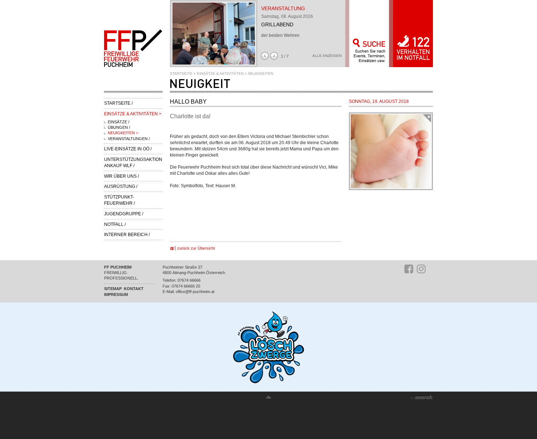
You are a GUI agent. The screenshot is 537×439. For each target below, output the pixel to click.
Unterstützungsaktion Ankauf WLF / (133, 162)
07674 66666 (189, 280)
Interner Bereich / (127, 234)
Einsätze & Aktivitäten (220, 74)
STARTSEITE (181, 74)
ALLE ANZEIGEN (327, 56)
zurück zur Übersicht (196, 248)
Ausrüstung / (120, 186)
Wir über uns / (121, 176)
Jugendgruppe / (123, 213)
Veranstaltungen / (129, 138)
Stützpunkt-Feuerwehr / (119, 200)
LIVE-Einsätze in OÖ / (128, 148)
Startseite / (118, 103)
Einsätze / (118, 122)
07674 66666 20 (186, 286)
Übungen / (119, 127)
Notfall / (115, 224)
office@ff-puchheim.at (195, 291)
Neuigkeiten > (123, 133)
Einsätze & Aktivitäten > (132, 113)
